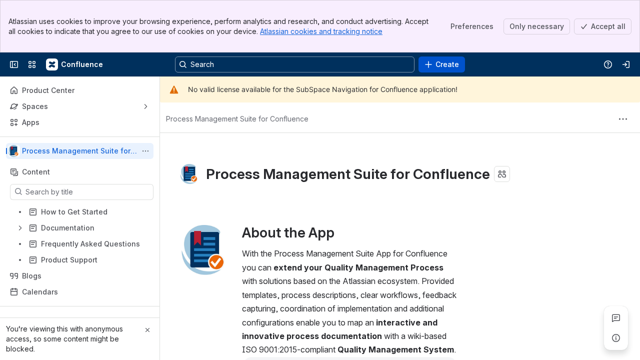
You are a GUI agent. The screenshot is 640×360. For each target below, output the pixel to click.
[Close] (148, 330)
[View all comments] (616, 318)
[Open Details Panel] (616, 338)
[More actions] (146, 151)
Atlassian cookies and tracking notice (321, 31)
